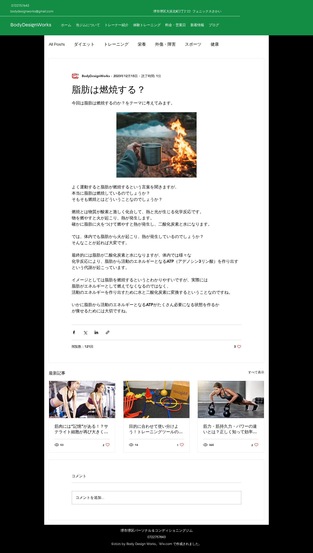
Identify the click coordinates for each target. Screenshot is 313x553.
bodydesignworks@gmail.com (31, 11)
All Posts (57, 44)
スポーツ (193, 44)
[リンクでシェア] (107, 332)
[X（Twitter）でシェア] (85, 332)
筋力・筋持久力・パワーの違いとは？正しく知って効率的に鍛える (230, 429)
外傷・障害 (165, 44)
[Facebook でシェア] (74, 332)
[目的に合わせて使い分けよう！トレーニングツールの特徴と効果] (157, 399)
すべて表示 (256, 372)
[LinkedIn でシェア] (96, 332)
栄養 (142, 44)
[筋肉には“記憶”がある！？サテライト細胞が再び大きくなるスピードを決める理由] (82, 399)
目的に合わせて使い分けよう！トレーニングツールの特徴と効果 (156, 429)
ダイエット (84, 44)
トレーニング (116, 44)
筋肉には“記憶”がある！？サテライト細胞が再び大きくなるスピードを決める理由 (81, 429)
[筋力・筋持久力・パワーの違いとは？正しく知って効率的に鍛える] (231, 399)
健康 (215, 44)
